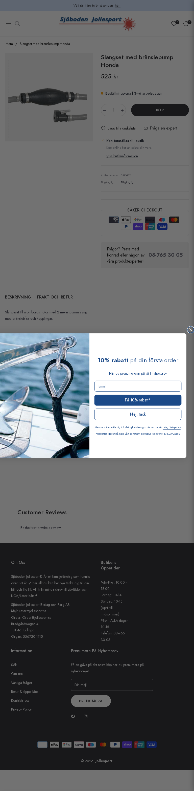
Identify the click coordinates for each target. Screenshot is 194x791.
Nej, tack (138, 414)
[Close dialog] (191, 330)
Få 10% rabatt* (138, 400)
